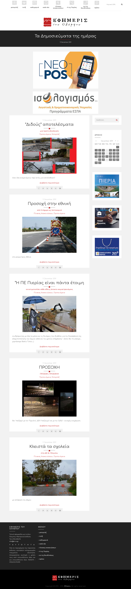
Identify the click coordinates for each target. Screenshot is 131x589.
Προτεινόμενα (45, 134)
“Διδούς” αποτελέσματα (49, 124)
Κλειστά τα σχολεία (49, 446)
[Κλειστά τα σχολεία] (49, 478)
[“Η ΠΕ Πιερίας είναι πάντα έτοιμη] (49, 314)
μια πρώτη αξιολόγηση (49, 131)
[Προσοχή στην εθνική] (49, 235)
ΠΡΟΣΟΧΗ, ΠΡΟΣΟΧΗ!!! (49, 374)
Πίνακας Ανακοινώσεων (43, 213)
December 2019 (107, 141)
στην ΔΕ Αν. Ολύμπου (49, 453)
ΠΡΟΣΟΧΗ (49, 367)
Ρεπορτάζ (55, 134)
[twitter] (43, 188)
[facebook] (38, 188)
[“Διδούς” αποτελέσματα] (49, 155)
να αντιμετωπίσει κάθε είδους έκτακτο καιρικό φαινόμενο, (49, 289)
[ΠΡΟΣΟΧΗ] (49, 398)
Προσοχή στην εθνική (49, 204)
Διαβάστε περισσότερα (49, 183)
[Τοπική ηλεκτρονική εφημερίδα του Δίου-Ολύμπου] (65, 22)
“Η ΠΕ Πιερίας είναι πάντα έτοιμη (49, 283)
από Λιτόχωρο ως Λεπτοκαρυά (49, 210)
